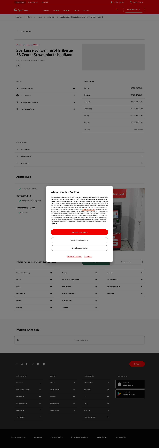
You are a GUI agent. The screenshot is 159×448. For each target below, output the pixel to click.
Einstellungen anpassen (79, 248)
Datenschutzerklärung (88, 209)
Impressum (88, 256)
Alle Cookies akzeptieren (79, 232)
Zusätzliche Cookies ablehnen (79, 240)
